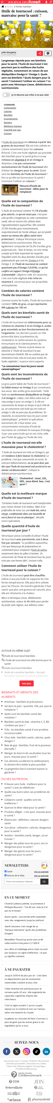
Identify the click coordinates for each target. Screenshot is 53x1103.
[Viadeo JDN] (39, 1093)
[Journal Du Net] (39, 1082)
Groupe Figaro (40, 1066)
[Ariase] (13, 1099)
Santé (9, 872)
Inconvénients (11, 118)
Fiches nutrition (23, 6)
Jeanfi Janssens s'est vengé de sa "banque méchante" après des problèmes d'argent (25, 930)
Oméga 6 (33, 260)
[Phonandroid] (39, 1099)
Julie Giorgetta (8, 52)
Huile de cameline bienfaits (19, 672)
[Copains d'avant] (13, 1093)
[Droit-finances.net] (39, 1088)
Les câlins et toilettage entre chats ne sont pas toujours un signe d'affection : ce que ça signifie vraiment (26, 953)
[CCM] (13, 1082)
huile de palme (39, 550)
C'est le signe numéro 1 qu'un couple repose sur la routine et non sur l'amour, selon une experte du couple (25, 1009)
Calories (8, 111)
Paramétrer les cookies (36, 1064)
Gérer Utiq (12, 1066)
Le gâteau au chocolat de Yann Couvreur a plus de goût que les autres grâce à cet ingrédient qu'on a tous (26, 1022)
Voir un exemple (41, 871)
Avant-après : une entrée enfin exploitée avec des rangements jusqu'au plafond (25, 919)
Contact (25, 1061)
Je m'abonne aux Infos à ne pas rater (30, 94)
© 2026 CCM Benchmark (26, 1069)
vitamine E (20, 159)
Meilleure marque (13, 126)
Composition (10, 107)
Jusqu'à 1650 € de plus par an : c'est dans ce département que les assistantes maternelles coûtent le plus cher (26, 979)
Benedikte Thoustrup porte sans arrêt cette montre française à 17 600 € (24, 941)
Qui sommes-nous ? (12, 1061)
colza (20, 437)
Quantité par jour (12, 129)
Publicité (33, 1061)
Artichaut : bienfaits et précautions (23, 701)
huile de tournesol (13, 142)
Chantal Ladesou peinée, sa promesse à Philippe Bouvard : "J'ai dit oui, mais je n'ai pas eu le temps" (26, 907)
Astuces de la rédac (15, 876)
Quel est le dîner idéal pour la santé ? (24, 807)
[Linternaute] (13, 1087)
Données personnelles (16, 1064)
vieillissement (8, 347)
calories (10, 307)
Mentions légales (25, 1066)
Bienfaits (8, 115)
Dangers (8, 122)
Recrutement (44, 1061)
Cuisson (8, 133)
